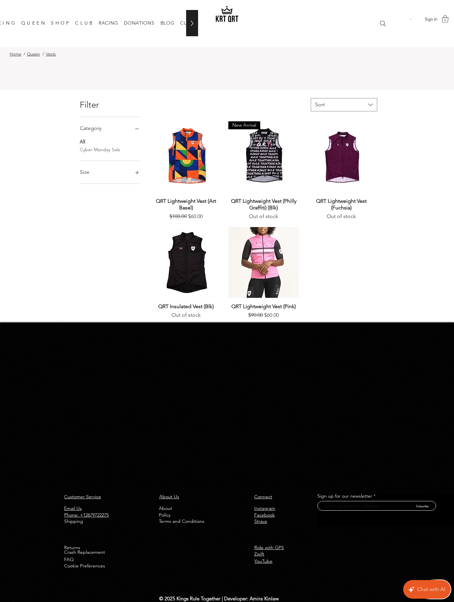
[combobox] (344, 104)
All (82, 142)
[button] (411, 19)
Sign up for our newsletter (344, 496)
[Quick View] (186, 156)
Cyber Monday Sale (100, 150)
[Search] (383, 24)
